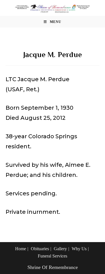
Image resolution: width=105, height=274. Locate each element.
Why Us (79, 248)
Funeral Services (52, 256)
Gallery (60, 248)
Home (20, 248)
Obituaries (40, 248)
